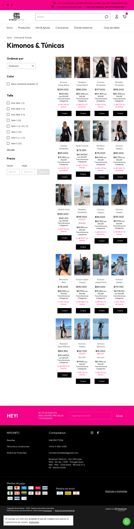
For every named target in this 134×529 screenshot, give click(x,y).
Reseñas (11, 440)
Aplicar (43, 171)
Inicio (10, 27)
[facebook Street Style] (12, 5)
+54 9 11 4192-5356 (57, 446)
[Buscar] (106, 16)
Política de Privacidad (17, 452)
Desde (10, 165)
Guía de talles (112, 27)
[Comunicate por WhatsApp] (127, 521)
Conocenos (61, 27)
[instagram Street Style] (8, 5)
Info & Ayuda (43, 27)
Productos (24, 27)
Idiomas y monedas (116, 491)
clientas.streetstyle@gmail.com (63, 452)
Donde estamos (83, 27)
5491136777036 (56, 440)
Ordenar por (15, 58)
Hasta (24, 165)
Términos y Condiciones (18, 446)
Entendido (34, 522)
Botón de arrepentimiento (65, 510)
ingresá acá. (47, 510)
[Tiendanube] (116, 510)
